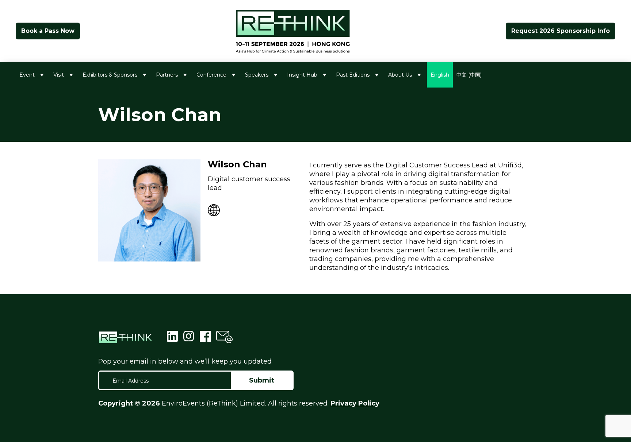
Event (27, 74)
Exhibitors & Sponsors (110, 74)
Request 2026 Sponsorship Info (560, 30)
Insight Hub (302, 74)
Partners (167, 74)
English (440, 74)
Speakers (256, 74)
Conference (211, 74)
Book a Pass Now (47, 30)
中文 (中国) (469, 74)
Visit (58, 74)
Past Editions (353, 74)
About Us (400, 74)
